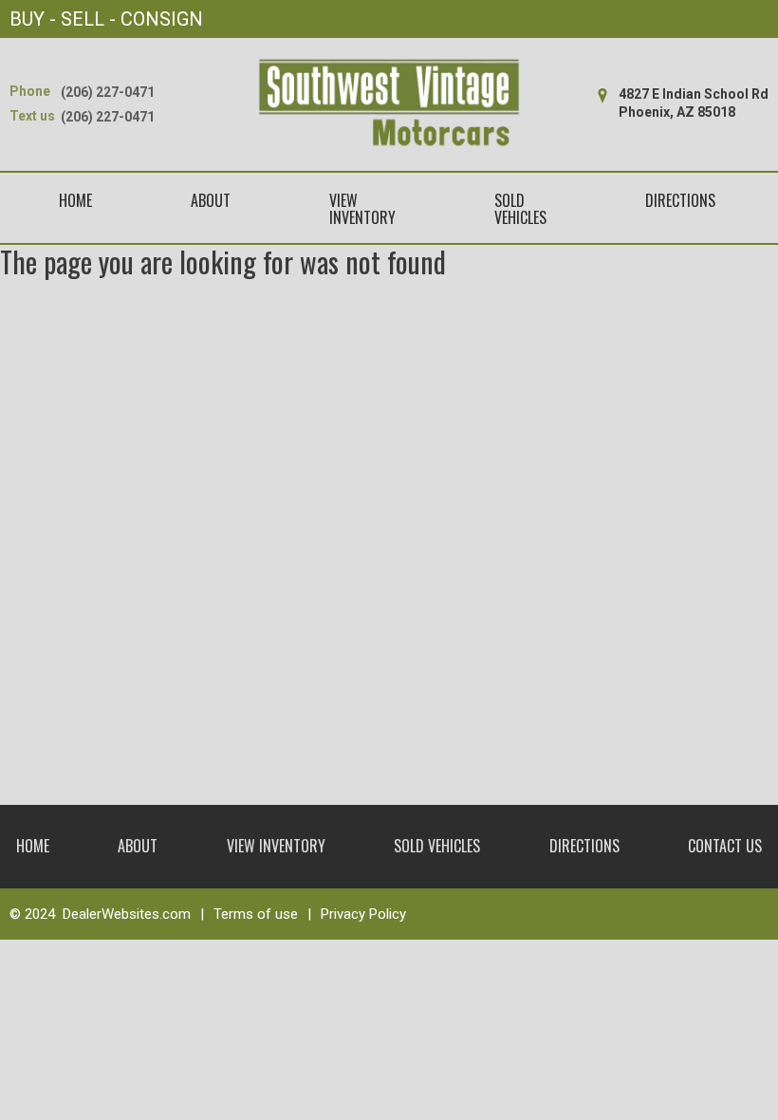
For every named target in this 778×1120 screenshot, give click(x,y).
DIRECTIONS (680, 200)
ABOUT (211, 200)
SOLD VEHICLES (520, 209)
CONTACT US (725, 845)
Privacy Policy (363, 914)
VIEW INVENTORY (362, 209)
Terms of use (255, 914)
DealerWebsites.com (127, 914)
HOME (75, 200)
